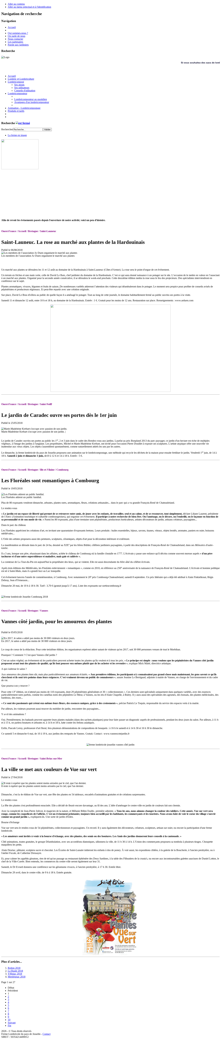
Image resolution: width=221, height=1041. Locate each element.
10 (9, 1019)
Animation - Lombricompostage (24, 108)
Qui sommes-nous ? (18, 33)
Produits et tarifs (16, 111)
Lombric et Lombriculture (21, 79)
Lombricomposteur (17, 93)
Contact (46, 1034)
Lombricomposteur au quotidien (30, 99)
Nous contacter (15, 39)
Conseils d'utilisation (24, 90)
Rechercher (7, 129)
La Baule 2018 (15, 970)
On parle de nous (16, 36)
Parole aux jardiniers (18, 44)
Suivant (12, 1022)
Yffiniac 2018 (15, 973)
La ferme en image (17, 135)
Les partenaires (15, 41)
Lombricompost (16, 81)
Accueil (12, 27)
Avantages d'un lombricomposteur (31, 102)
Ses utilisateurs (21, 87)
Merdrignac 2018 (16, 976)
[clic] (23, 123)
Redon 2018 (14, 968)
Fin (9, 1025)
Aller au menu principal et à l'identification (29, 7)
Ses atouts (19, 84)
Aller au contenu (16, 4)
